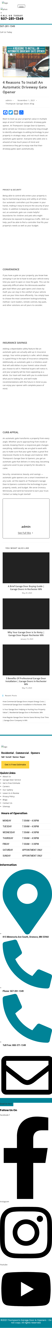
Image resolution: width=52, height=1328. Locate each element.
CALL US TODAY (12, 15)
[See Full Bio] (32, 533)
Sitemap (6, 806)
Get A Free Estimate (11, 783)
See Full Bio (24, 532)
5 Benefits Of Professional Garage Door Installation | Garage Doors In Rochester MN (26, 681)
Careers (6, 786)
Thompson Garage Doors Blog (20, 103)
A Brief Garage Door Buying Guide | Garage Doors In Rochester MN (26, 588)
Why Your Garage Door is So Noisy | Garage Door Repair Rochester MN (26, 634)
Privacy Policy (9, 796)
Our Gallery (8, 790)
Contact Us (7, 803)
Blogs (5, 800)
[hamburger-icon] (21, 6)
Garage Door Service (12, 780)
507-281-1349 (12, 18)
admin (9, 100)
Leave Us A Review (11, 793)
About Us (7, 776)
